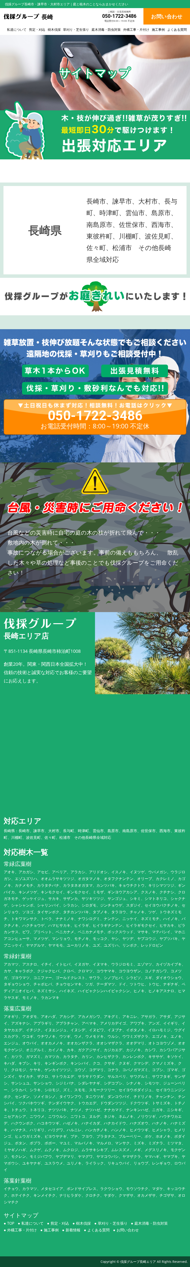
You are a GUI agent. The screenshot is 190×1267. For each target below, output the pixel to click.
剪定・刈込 (37, 29)
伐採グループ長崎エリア (138, 1261)
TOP (10, 1223)
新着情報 (73, 1230)
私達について (16, 29)
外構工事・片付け (136, 29)
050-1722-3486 (119, 16)
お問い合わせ (128, 1230)
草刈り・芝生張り (76, 29)
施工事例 (158, 29)
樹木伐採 (54, 29)
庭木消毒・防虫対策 (106, 29)
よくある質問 (177, 29)
